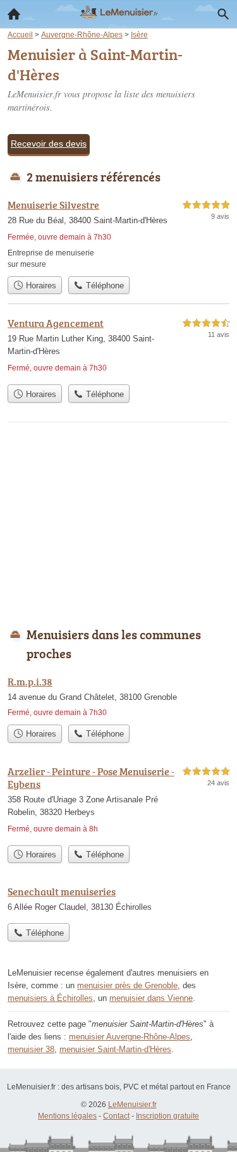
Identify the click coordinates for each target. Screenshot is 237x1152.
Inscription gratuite (167, 1116)
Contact (116, 1116)
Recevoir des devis (49, 143)
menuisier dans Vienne (151, 998)
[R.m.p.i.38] (118, 696)
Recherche (223, 14)
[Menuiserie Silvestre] (118, 234)
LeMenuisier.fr (132, 1104)
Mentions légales (67, 1116)
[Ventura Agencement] (118, 347)
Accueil (14, 14)
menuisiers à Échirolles (50, 998)
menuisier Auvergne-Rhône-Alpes (129, 1036)
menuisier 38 (31, 1049)
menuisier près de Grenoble (127, 985)
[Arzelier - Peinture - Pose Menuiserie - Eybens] (118, 801)
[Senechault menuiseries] (118, 900)
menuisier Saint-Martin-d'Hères (115, 1049)
